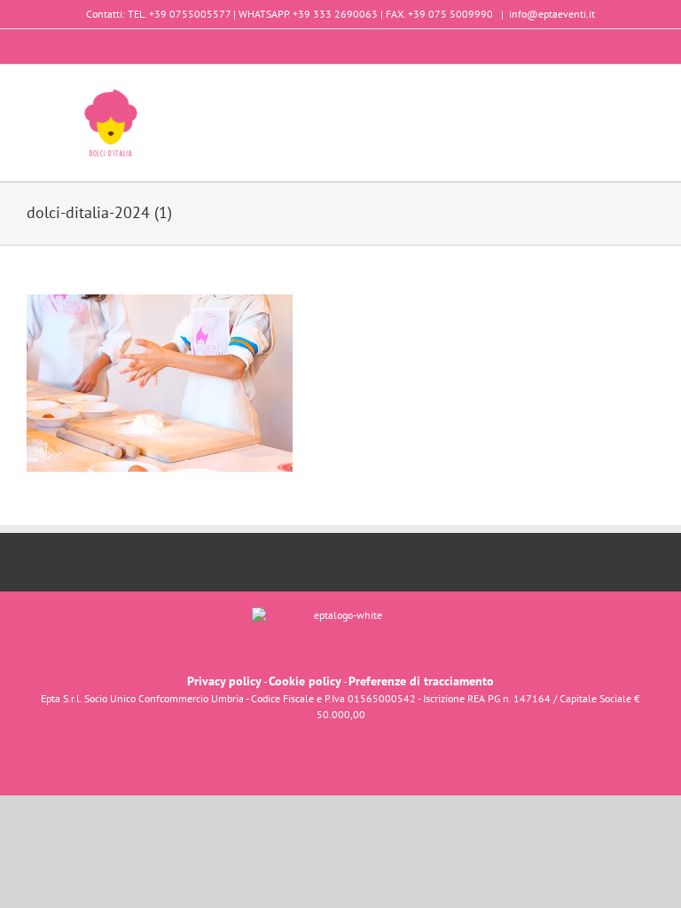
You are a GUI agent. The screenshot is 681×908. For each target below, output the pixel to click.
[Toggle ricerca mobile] (615, 91)
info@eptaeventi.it (552, 13)
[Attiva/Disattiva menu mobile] (647, 91)
